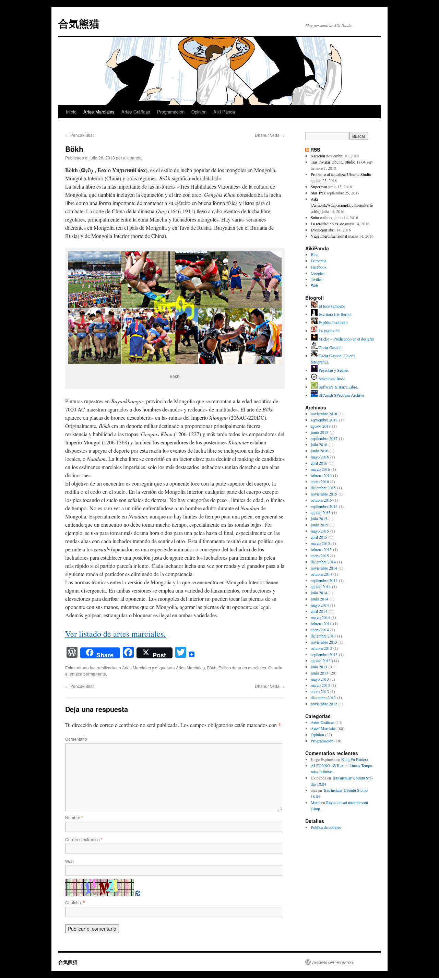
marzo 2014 (320, 617)
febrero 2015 (321, 549)
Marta (315, 802)
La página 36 (329, 330)
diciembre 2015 (323, 487)
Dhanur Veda (270, 135)
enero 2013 (320, 691)
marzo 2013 (320, 685)
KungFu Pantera (354, 759)
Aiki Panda (224, 111)
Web (69, 861)
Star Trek (318, 192)
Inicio (71, 111)
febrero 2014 (321, 623)
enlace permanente (88, 674)
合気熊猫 (78, 23)
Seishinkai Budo (331, 378)
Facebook (319, 267)
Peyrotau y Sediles (333, 370)
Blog (315, 254)
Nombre (74, 817)
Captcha (73, 902)
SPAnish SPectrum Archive (341, 395)
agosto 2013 (321, 660)
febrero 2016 (321, 475)
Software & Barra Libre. (338, 387)
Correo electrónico (84, 839)
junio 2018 (319, 432)
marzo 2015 (320, 543)
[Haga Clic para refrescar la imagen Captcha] (99, 887)
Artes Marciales (99, 111)
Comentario (76, 739)
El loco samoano (331, 306)
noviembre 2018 (324, 413)
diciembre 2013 (323, 636)
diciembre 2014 (323, 561)
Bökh (211, 667)
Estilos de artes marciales (242, 667)
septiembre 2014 (324, 580)
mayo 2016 (320, 457)
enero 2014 (320, 629)
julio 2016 (319, 444)
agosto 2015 (321, 512)
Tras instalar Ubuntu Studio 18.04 (338, 162)
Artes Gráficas (135, 111)
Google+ (318, 273)
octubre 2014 (321, 574)
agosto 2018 (321, 426)
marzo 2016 (320, 469)
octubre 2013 (321, 648)
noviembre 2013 (324, 642)
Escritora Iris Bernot (335, 314)
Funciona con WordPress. (333, 962)
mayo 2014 (320, 605)
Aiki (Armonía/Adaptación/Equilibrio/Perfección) (342, 205)
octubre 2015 (321, 500)
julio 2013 (319, 666)
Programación (171, 111)
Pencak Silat (79, 135)
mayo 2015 (320, 531)
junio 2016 (319, 450)
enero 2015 (320, 555)
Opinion (198, 111)
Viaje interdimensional (329, 236)
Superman (319, 186)
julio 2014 (319, 592)
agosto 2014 (321, 586)
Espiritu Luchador (333, 322)
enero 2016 (320, 481)
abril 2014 (319, 611)
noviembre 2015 (324, 494)
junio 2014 (319, 598)
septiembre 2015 (324, 506)
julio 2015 (319, 518)
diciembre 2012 (323, 697)
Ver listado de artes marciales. (115, 633)
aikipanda (132, 157)
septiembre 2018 (324, 419)
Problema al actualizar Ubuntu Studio (341, 174)
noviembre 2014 (324, 568)
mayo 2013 (320, 679)
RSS (315, 149)
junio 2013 (319, 673)
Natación (318, 155)
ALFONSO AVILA (327, 765)
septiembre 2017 (324, 438)
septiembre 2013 (324, 654)
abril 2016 (319, 463)
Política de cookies (326, 827)
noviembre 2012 (324, 703)
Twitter (316, 279)
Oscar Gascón (330, 347)
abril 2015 (319, 537)
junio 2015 (319, 524)
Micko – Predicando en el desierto (346, 339)
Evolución (319, 229)
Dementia (318, 260)
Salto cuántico (322, 217)
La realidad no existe (327, 223)
